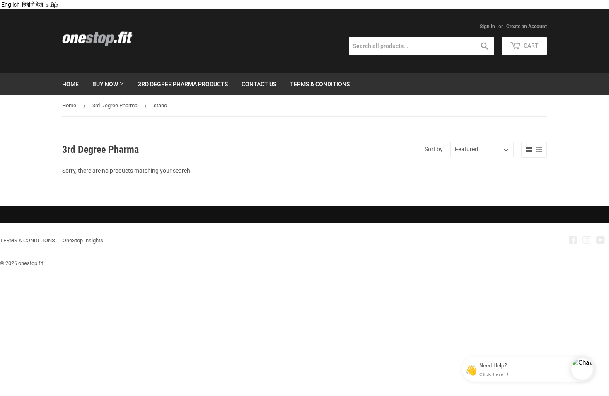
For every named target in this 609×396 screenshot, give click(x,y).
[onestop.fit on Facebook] (572, 241)
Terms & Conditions (320, 84)
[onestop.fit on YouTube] (600, 241)
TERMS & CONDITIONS (27, 240)
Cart (530, 45)
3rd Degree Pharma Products (183, 84)
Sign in (487, 26)
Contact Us (259, 84)
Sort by (434, 149)
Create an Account (526, 26)
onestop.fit (30, 263)
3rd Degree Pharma (115, 105)
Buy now (105, 84)
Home (70, 84)
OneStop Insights (83, 240)
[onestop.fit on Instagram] (586, 241)
